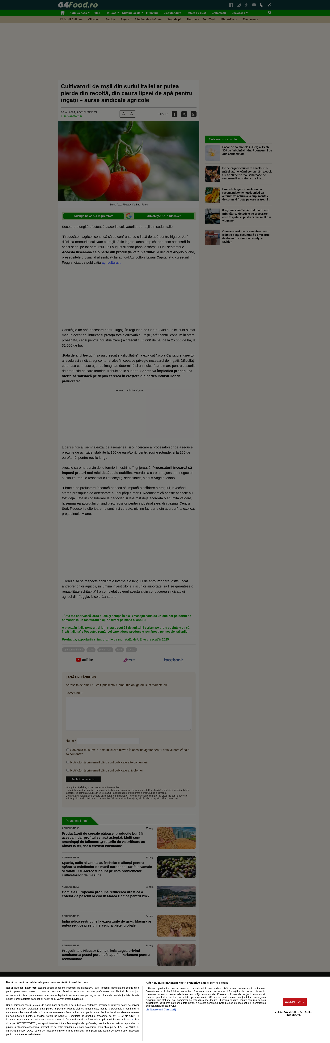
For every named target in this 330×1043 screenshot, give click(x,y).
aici (131, 1020)
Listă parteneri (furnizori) (161, 1009)
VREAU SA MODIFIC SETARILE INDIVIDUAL (293, 1013)
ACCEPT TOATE (295, 1001)
